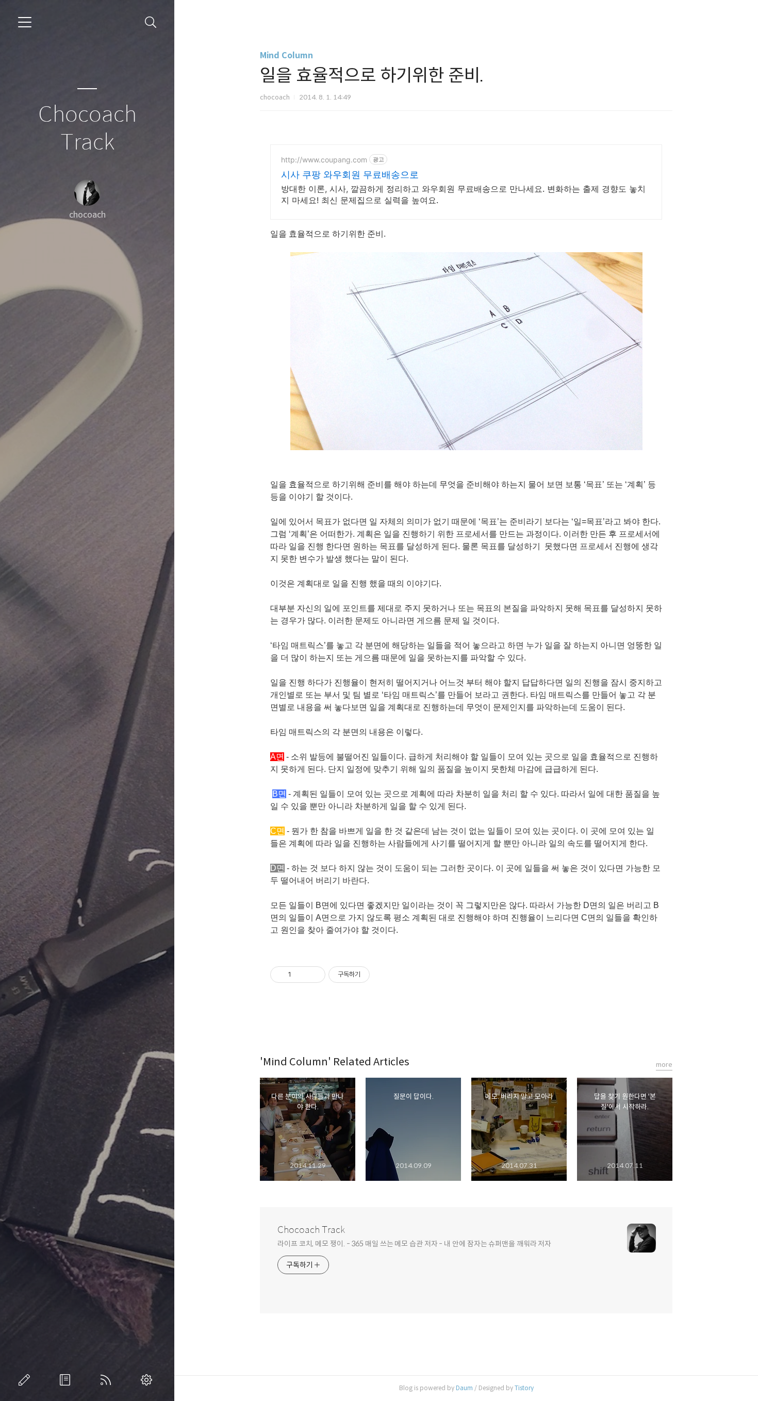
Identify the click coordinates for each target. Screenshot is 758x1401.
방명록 (67, 1380)
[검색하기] (151, 22)
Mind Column (286, 55)
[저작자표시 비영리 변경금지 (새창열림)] (384, 974)
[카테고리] (24, 22)
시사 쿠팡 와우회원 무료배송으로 (350, 174)
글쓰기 (26, 1380)
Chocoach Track (87, 128)
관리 (148, 1380)
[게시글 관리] (313, 974)
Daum (464, 1388)
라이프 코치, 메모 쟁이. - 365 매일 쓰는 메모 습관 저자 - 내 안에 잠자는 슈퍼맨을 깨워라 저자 (414, 1243)
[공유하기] (300, 974)
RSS (107, 1380)
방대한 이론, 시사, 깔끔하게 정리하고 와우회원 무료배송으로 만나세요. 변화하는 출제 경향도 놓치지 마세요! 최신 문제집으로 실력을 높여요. (463, 194)
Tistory (524, 1388)
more (664, 1064)
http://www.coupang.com (324, 159)
